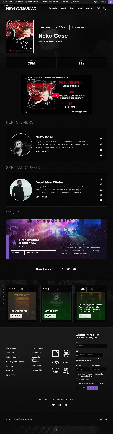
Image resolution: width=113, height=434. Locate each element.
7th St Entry (10, 353)
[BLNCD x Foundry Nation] (55, 370)
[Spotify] (101, 200)
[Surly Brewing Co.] (66, 353)
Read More (41, 152)
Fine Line (81, 388)
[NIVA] (66, 362)
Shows (15, 253)
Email (77, 342)
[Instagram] (101, 139)
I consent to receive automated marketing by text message (88, 360)
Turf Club (102, 383)
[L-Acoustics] (55, 353)
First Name (79, 365)
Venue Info (32, 253)
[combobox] (78, 355)
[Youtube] (101, 195)
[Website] (101, 134)
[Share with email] (74, 269)
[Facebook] (101, 144)
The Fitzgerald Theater (86, 383)
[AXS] (55, 362)
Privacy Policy (102, 419)
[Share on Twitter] (68, 269)
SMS (77, 351)
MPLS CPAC (10, 375)
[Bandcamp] (101, 155)
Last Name (96, 365)
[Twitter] (101, 150)
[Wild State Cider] (66, 370)
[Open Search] (104, 8)
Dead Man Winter (49, 182)
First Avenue (11, 348)
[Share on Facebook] (62, 269)
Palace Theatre (83, 379)
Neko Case (44, 137)
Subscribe (92, 388)
